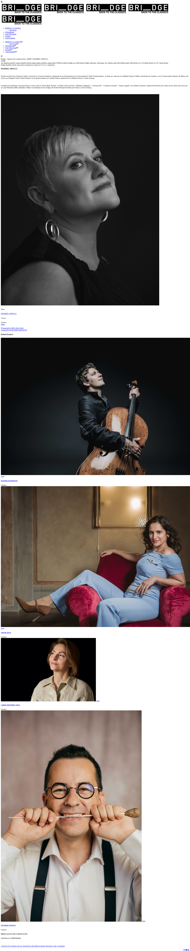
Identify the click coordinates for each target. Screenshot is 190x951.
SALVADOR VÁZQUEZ (8, 925)
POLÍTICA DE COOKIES (55, 946)
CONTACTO (6, 946)
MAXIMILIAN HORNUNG (9, 481)
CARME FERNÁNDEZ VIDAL (10, 705)
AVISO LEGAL (17, 946)
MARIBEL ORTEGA (8, 314)
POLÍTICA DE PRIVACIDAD (34, 946)
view (2, 476)
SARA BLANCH (6, 632)
